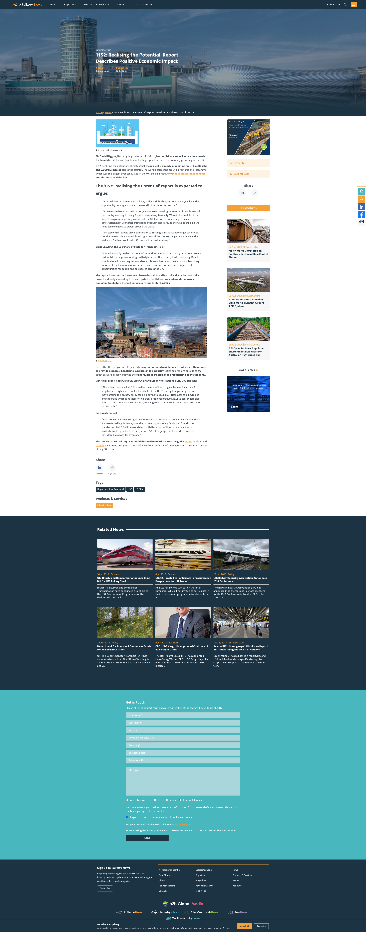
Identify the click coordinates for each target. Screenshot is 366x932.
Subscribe (333, 5)
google (361, 222)
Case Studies (145, 5)
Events (236, 880)
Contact (163, 891)
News (53, 5)
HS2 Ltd (140, 489)
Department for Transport (110, 489)
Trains (188, 441)
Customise (261, 926)
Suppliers (70, 5)
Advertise (123, 5)
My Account (361, 199)
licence (110, 361)
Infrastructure (104, 505)
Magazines (201, 880)
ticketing (101, 445)
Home (99, 112)
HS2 (130, 489)
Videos (162, 880)
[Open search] (345, 4)
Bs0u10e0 (102, 361)
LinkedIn (361, 206)
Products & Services (96, 5)
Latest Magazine (204, 870)
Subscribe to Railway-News (361, 191)
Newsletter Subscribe (169, 870)
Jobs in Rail (201, 891)
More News (247, 370)
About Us (237, 886)
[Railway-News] (27, 4)
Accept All (244, 926)
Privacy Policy (182, 824)
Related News (249, 208)
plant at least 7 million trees (188, 173)
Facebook (361, 214)
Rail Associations (167, 886)
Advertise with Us (204, 886)
